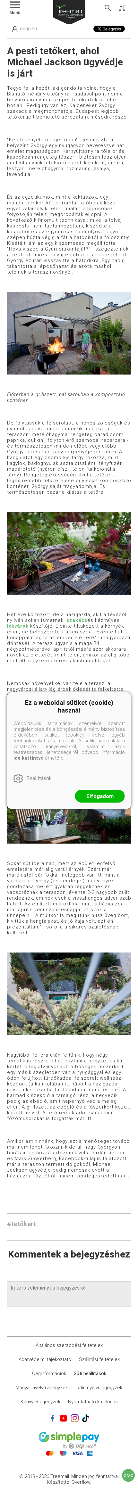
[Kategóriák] (128, 1475)
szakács (76, 620)
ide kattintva (28, 758)
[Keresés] (108, 8)
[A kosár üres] (123, 8)
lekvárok (18, 626)
